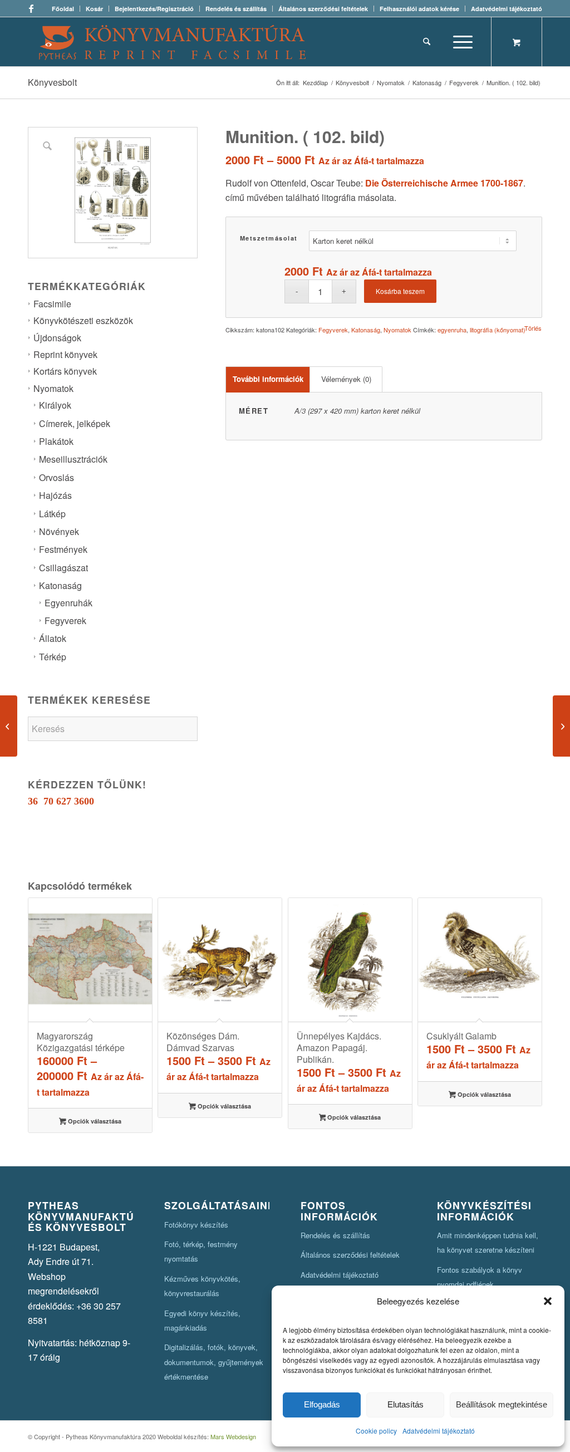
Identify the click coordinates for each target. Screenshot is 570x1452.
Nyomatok (53, 388)
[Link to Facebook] (31, 8)
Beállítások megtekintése (501, 1404)
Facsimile (52, 303)
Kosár (94, 8)
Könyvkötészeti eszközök (83, 320)
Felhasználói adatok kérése (419, 8)
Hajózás (55, 495)
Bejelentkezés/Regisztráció (154, 8)
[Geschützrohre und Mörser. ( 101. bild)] (8, 726)
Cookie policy (376, 1430)
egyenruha (452, 329)
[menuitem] (63, 9)
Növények (59, 531)
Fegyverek (65, 620)
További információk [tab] (268, 379)
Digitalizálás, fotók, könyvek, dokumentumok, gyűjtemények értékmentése (213, 1362)
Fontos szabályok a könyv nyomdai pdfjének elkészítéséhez (479, 1284)
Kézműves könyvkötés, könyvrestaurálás (202, 1285)
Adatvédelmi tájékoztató (438, 1430)
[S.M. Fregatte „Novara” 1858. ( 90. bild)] (561, 726)
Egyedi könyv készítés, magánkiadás (202, 1320)
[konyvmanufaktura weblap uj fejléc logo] (172, 41)
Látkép (52, 513)
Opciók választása (93, 1121)
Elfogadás (322, 1404)
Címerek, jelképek (74, 423)
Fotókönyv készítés (196, 1224)
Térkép (52, 656)
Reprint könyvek (65, 354)
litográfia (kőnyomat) (497, 329)
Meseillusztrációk (73, 459)
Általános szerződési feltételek (323, 8)
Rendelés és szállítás (236, 8)
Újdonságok (57, 337)
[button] (547, 1301)
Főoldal (63, 8)
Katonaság (60, 585)
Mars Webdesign (233, 1436)
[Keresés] (427, 41)
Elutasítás (405, 1404)
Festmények (63, 549)
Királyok (55, 405)
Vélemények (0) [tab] (346, 379)
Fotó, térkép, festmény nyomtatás (201, 1251)
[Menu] (459, 41)
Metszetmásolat (269, 238)
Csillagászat (63, 567)
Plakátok (56, 441)
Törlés (533, 328)
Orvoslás (56, 477)
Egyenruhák (68, 602)
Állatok (52, 638)
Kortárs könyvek (65, 371)
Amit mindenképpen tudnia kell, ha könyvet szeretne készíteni (487, 1242)
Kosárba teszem (400, 291)
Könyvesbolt (52, 82)
